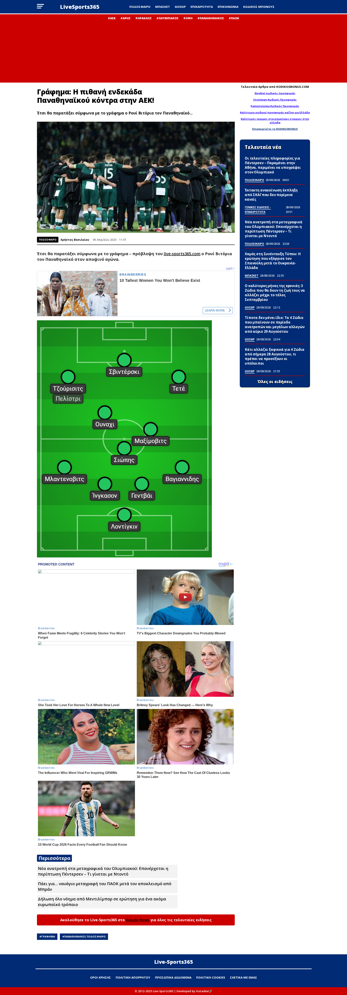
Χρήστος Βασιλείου (74, 240)
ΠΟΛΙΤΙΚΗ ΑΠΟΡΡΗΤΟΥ (133, 977)
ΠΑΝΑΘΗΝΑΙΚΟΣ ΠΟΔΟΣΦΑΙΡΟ (85, 936)
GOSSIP (180, 7)
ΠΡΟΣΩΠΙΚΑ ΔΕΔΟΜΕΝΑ (173, 977)
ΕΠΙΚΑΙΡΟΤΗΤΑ (202, 7)
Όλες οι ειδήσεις (275, 381)
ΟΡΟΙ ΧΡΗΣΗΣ (100, 977)
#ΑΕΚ (112, 18)
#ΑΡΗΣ (125, 18)
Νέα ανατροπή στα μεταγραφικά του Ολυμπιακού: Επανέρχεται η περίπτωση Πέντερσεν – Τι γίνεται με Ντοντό (103, 871)
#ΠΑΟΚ (234, 18)
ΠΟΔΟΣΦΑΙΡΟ (139, 7)
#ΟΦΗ (188, 18)
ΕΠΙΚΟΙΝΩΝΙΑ (228, 7)
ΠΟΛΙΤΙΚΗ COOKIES (210, 977)
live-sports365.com (182, 253)
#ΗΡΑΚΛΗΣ (143, 18)
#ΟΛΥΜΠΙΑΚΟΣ (167, 18)
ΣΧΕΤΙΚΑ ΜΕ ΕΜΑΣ (243, 977)
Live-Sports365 (173, 961)
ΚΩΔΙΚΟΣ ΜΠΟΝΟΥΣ (259, 7)
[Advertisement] (173, 50)
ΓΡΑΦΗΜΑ (48, 936)
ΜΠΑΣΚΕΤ (162, 7)
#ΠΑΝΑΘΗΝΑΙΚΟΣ (210, 18)
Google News (137, 919)
